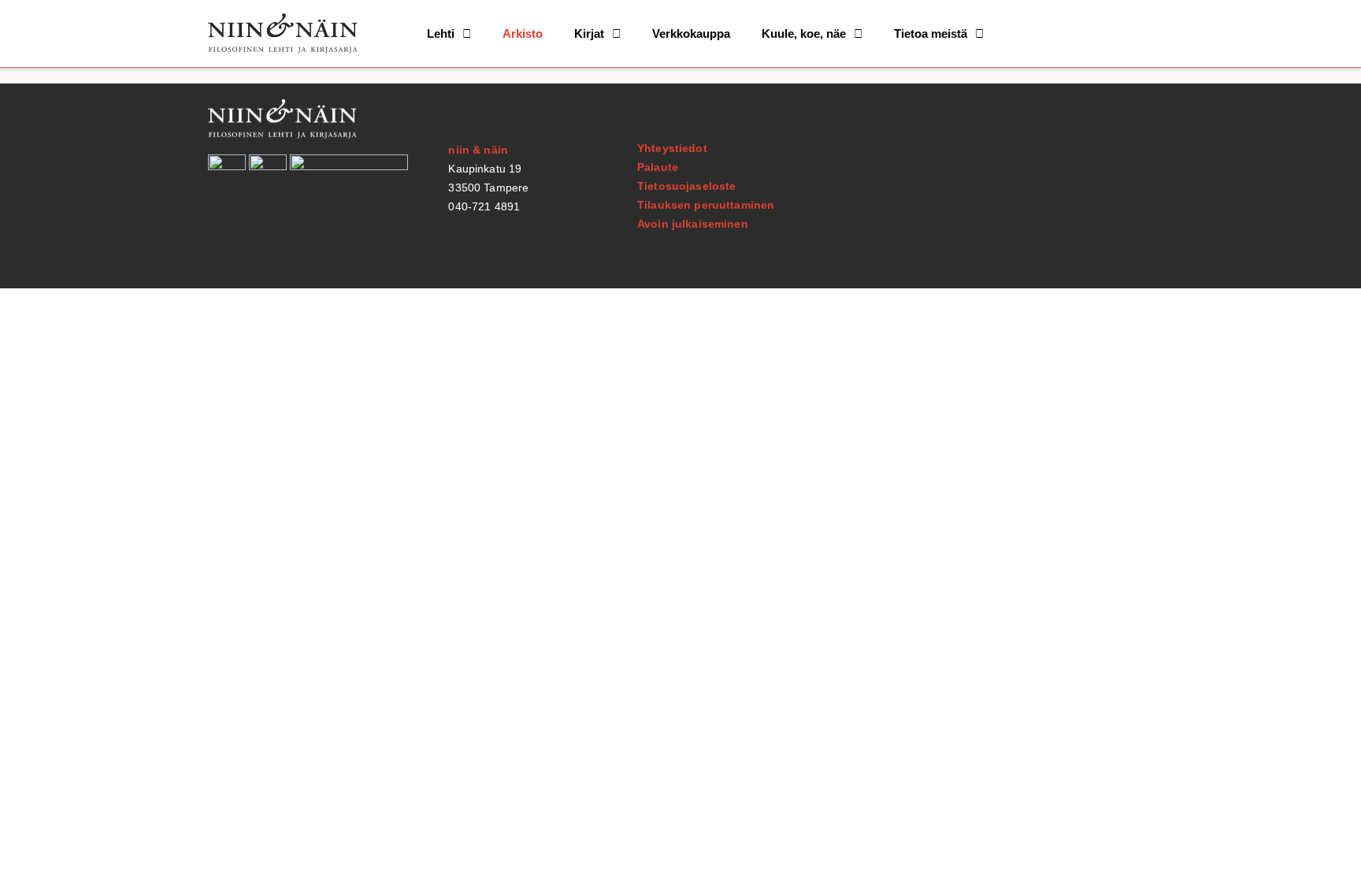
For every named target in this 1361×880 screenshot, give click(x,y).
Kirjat (589, 33)
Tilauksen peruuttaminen (705, 205)
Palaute (657, 167)
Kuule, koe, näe (804, 33)
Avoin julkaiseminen (692, 223)
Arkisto (522, 33)
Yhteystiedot (672, 148)
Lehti (440, 33)
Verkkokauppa (691, 33)
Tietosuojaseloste (686, 186)
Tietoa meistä (930, 33)
